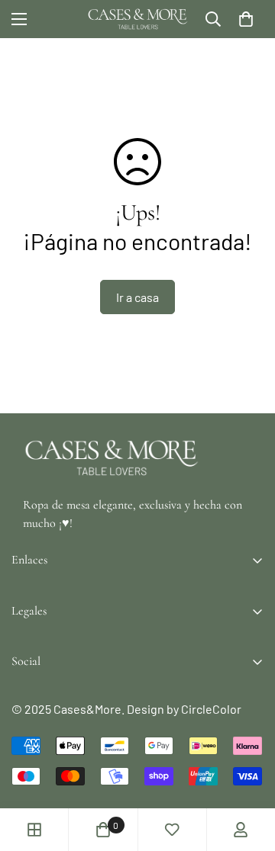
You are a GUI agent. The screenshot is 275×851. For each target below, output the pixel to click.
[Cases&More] (138, 19)
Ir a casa (137, 297)
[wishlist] (172, 829)
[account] (240, 829)
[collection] (34, 829)
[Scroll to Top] (247, 770)
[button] (246, 19)
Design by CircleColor (184, 709)
